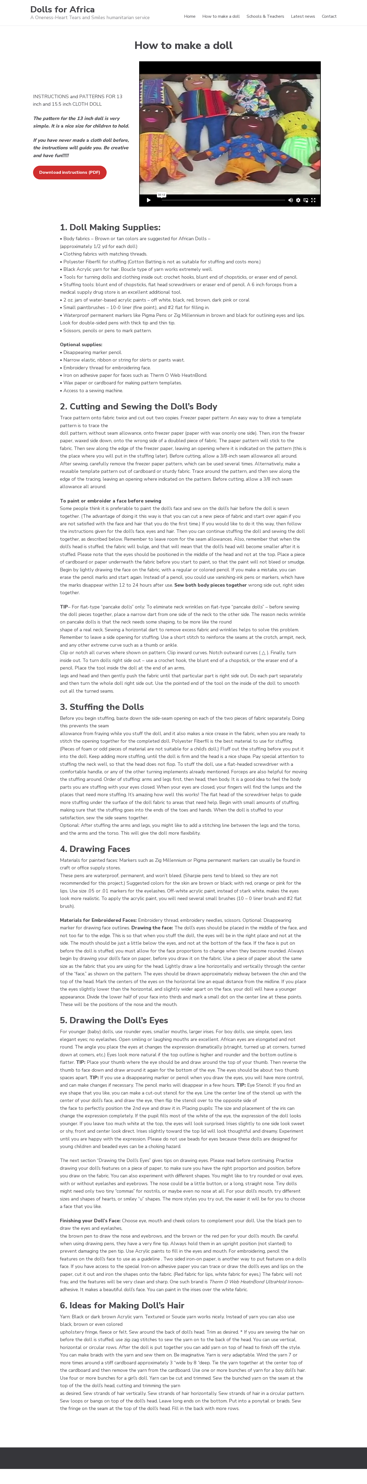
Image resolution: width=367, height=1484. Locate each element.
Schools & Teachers (265, 16)
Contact (329, 16)
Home (190, 16)
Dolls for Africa (62, 9)
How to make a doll (221, 16)
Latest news (303, 16)
